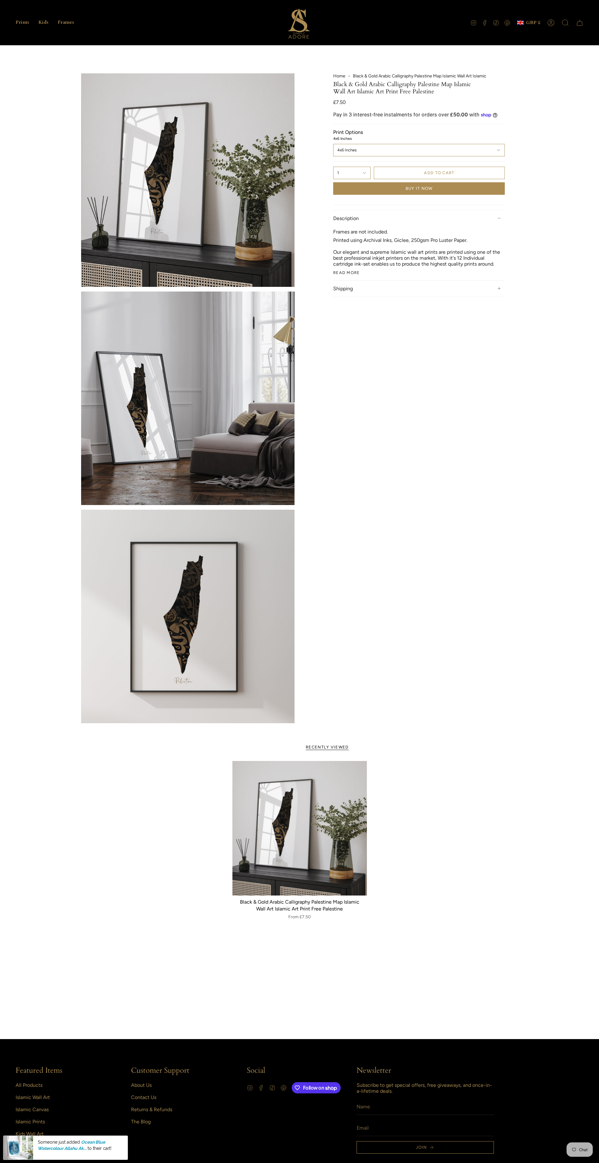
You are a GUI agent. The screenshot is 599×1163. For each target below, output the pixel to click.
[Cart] (579, 22)
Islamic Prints (30, 1122)
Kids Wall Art (30, 1134)
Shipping (343, 289)
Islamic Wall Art (33, 1097)
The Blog (141, 1122)
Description (346, 218)
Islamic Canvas (32, 1109)
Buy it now (419, 188)
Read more (346, 272)
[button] (22, 23)
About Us (141, 1085)
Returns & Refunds (151, 1109)
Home (339, 76)
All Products (29, 1085)
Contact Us (143, 1097)
